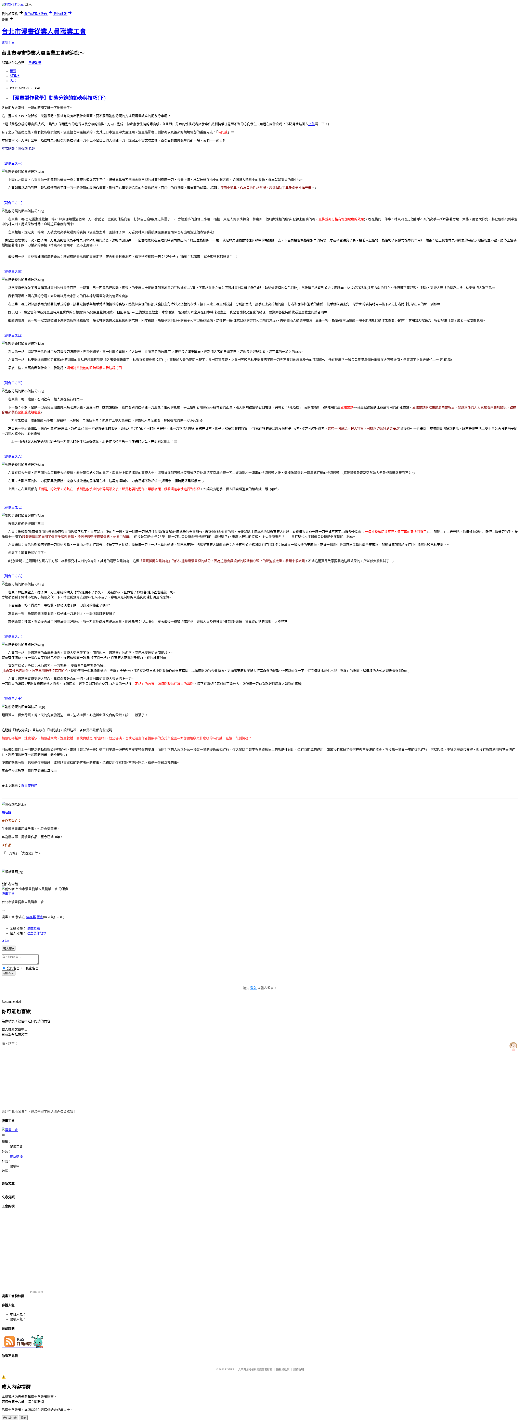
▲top (5, 940)
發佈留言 (8, 973)
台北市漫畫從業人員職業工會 (44, 31)
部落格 (15, 76)
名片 (13, 81)
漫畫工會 (8, 894)
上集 (311, 124)
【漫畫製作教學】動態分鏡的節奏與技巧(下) (58, 98)
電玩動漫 (34, 63)
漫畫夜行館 (29, 785)
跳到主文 (8, 43)
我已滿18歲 (10, 1417)
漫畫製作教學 (36, 933)
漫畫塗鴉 (33, 928)
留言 (40, 917)
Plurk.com (36, 1291)
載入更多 (8, 948)
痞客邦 (31, 917)
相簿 (13, 71)
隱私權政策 (282, 1369)
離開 (23, 1417)
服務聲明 (298, 1369)
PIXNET (229, 1369)
